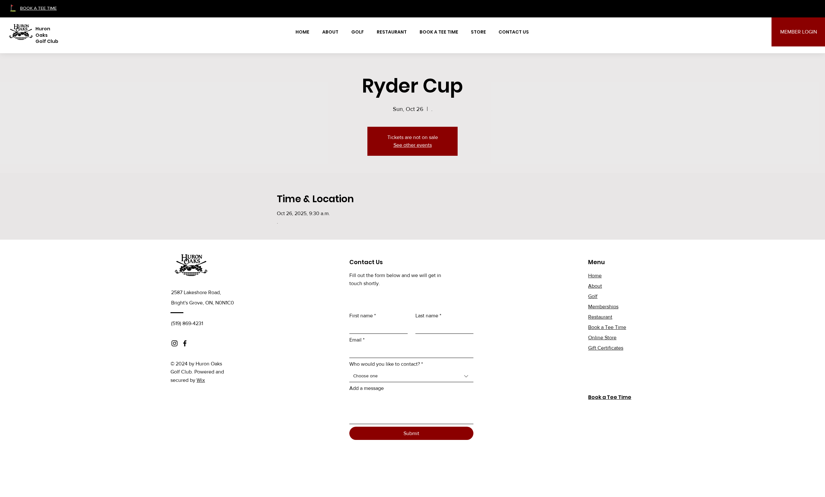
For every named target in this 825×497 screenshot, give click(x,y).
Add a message (366, 388)
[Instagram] (174, 343)
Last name (428, 315)
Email (356, 340)
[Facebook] (185, 343)
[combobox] (411, 376)
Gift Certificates (605, 348)
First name (362, 315)
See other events (412, 145)
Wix (201, 380)
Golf (592, 296)
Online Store (602, 337)
